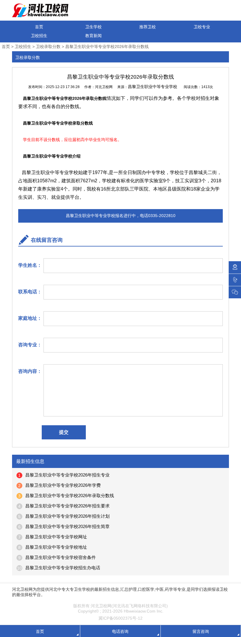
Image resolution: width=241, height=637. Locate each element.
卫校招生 (39, 35)
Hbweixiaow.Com (139, 611)
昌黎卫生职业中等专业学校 (152, 86)
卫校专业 (202, 26)
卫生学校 (93, 26)
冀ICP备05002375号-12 (120, 618)
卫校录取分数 (48, 46)
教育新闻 (93, 35)
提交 (63, 432)
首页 (39, 26)
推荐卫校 (147, 26)
